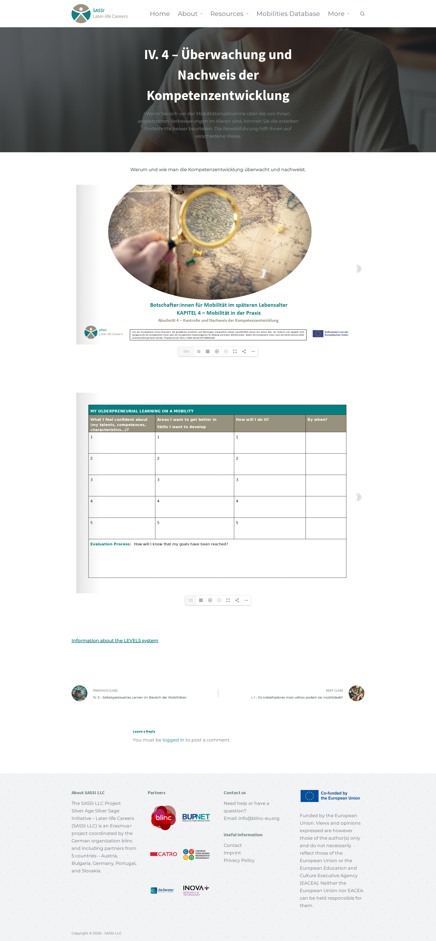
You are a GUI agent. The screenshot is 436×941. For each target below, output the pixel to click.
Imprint (232, 853)
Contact (233, 845)
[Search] (362, 14)
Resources (226, 13)
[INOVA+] (196, 890)
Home (160, 13)
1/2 (191, 600)
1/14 (186, 351)
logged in (173, 740)
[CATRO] (163, 854)
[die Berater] (163, 890)
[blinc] (163, 817)
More (336, 13)
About (188, 13)
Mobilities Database (288, 13)
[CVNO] (196, 854)
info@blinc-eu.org (259, 818)
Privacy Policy (239, 860)
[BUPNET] (196, 817)
